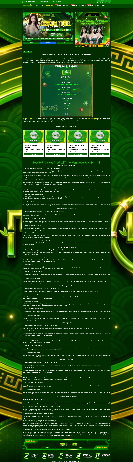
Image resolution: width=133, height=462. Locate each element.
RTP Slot (65, 42)
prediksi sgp (38, 230)
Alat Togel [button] (66, 5)
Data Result (74, 5)
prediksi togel (38, 182)
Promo (48, 42)
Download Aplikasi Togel (30, 1)
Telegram (52, 1)
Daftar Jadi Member (43, 1)
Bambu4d (51, 172)
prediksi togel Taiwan (87, 365)
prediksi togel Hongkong (38, 252)
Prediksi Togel (50, 5)
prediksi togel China (80, 328)
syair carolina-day (92, 118)
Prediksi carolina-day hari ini (30, 118)
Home (36, 5)
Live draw (41, 5)
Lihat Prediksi (34, 154)
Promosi (90, 5)
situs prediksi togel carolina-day (40, 58)
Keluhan (97, 5)
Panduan (103, 5)
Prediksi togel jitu (27, 197)
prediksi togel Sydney (86, 177)
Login (32, 42)
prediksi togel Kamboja (88, 291)
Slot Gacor (58, 5)
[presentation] (65, 158)
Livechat (59, 1)
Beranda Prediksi (28, 51)
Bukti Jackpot (82, 5)
